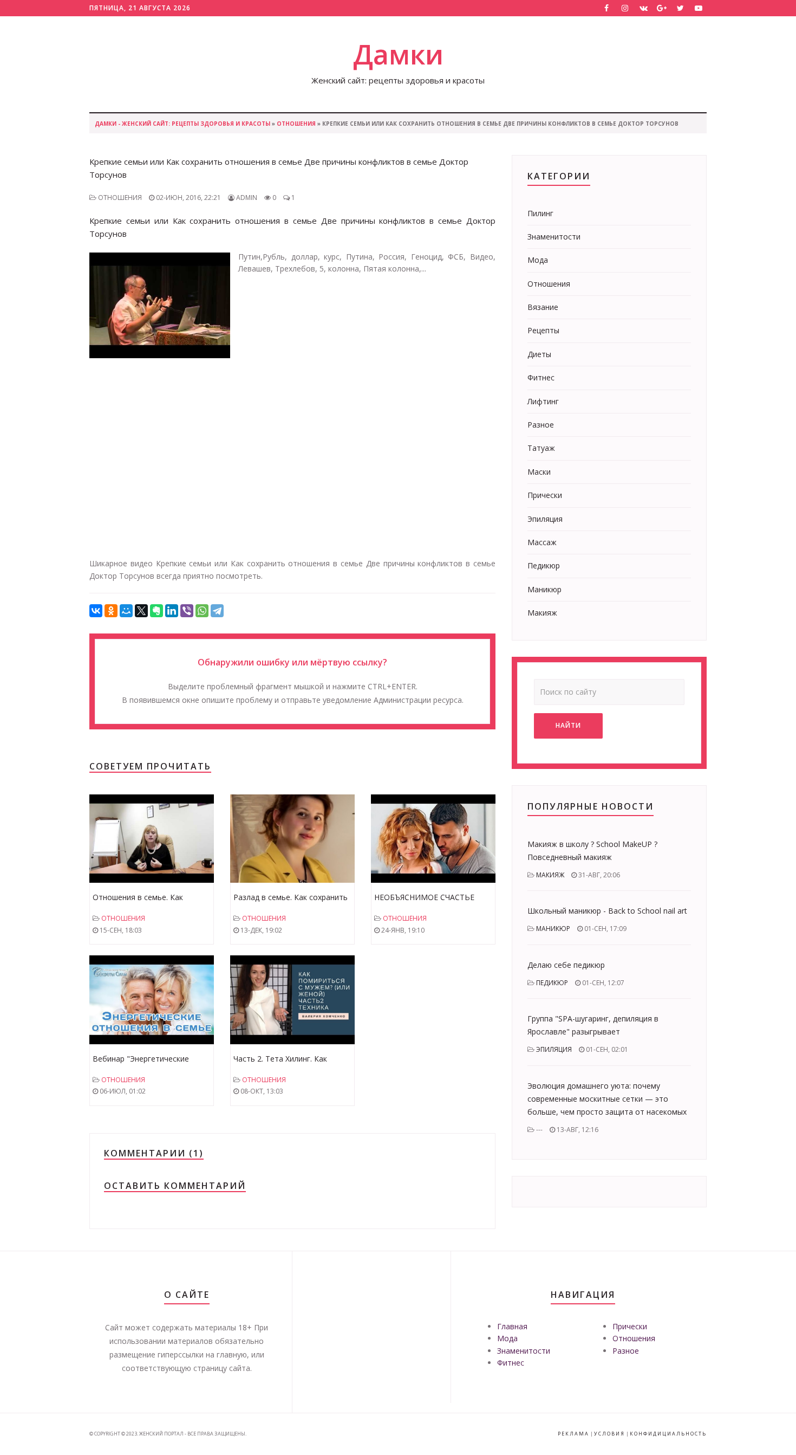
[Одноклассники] (111, 610)
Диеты (539, 354)
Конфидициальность (668, 1433)
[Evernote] (156, 610)
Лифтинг (543, 401)
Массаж (542, 542)
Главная (512, 1326)
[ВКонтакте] (95, 610)
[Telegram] (217, 610)
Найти (568, 725)
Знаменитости (553, 236)
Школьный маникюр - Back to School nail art (607, 911)
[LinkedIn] (171, 610)
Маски (539, 472)
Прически (544, 495)
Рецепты (543, 330)
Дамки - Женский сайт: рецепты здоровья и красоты (182, 123)
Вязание (542, 307)
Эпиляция (545, 519)
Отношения (296, 123)
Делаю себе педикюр (566, 965)
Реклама (573, 1433)
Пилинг (540, 213)
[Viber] (186, 610)
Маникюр (544, 589)
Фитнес (540, 377)
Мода (537, 260)
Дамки (398, 54)
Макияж (542, 612)
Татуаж (541, 448)
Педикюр (543, 565)
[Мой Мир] (126, 610)
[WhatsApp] (201, 610)
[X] (141, 610)
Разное (540, 424)
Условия (609, 1433)
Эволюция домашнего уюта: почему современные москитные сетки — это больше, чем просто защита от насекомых (607, 1099)
